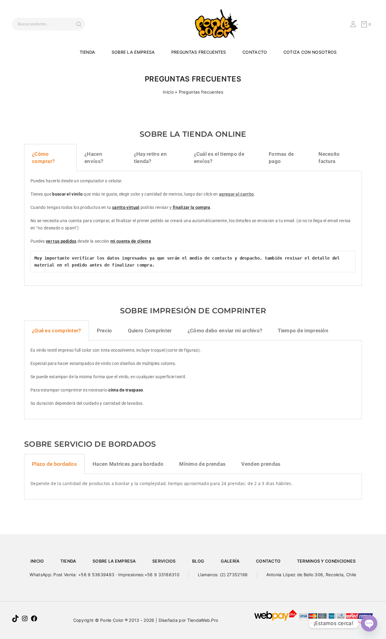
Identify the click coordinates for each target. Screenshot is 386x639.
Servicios (164, 561)
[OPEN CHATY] (369, 623)
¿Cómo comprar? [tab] (43, 157)
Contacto (254, 52)
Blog (198, 561)
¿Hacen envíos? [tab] (93, 157)
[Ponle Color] (213, 23)
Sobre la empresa (133, 52)
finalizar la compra (191, 207)
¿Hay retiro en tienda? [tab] (150, 157)
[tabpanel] (193, 228)
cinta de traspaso (125, 390)
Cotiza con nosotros (310, 52)
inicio (37, 561)
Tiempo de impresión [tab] (303, 330)
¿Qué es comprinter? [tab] (56, 330)
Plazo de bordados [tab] (54, 464)
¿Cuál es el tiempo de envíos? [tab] (219, 157)
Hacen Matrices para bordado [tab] (128, 464)
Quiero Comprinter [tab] (150, 330)
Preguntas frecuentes (198, 52)
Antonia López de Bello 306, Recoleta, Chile (311, 574)
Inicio (168, 91)
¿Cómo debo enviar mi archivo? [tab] (225, 330)
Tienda (87, 52)
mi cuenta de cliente (130, 241)
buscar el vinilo (68, 194)
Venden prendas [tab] (260, 464)
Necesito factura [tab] (329, 157)
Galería (230, 561)
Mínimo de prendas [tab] (202, 464)
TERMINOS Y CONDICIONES (326, 561)
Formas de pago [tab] (281, 157)
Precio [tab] (104, 330)
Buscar (78, 24)
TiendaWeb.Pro (202, 620)
